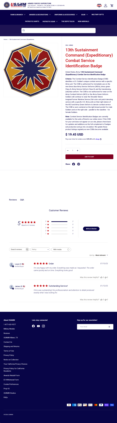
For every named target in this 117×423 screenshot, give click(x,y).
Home (5, 39)
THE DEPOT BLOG (67, 21)
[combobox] (58, 30)
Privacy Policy (9, 355)
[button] (111, 5)
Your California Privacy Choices (15, 364)
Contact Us (8, 342)
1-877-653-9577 (10, 324)
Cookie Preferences (11, 384)
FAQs (6, 397)
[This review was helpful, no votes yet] (101, 277)
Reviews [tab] (13, 200)
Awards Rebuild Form (12, 375)
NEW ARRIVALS (83, 21)
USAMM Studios (10, 393)
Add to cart (89, 157)
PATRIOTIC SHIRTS (32, 21)
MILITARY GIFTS (98, 14)
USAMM (10, 414)
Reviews (7, 333)
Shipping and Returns (11, 346)
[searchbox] (17, 249)
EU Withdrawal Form (11, 380)
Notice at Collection (11, 360)
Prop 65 (6, 389)
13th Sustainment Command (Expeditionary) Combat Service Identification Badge (22, 39)
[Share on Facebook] (73, 164)
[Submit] (23, 30)
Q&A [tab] (22, 200)
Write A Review (91, 229)
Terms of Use (9, 351)
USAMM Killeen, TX (11, 338)
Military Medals (9, 329)
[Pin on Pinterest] (78, 164)
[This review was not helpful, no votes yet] (105, 277)
